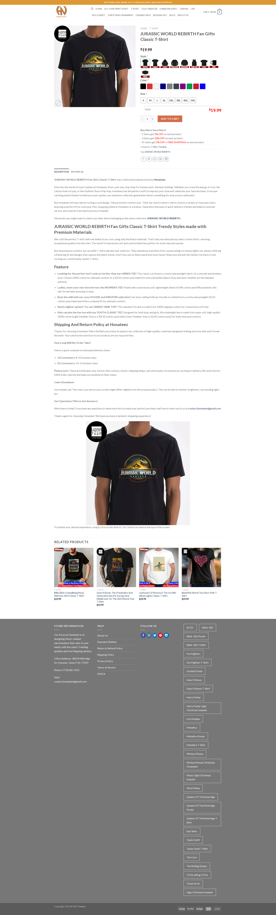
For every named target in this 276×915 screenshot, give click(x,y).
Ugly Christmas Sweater (200, 892)
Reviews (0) (77, 172)
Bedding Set (160, 15)
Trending (162, 147)
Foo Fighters (193, 653)
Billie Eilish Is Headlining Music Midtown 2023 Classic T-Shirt (69, 594)
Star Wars (192, 831)
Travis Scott (193, 883)
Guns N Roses (194, 679)
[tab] (61, 172)
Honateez (159, 179)
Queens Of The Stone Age (201, 796)
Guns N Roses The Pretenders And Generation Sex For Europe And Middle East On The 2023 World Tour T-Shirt (116, 597)
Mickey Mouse (195, 753)
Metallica (192, 727)
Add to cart (170, 118)
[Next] (220, 579)
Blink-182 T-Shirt (196, 644)
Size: (143, 93)
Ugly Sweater (149, 9)
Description (61, 172)
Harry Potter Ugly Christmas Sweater (197, 708)
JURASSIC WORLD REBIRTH (157, 152)
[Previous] (54, 579)
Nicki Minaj (193, 788)
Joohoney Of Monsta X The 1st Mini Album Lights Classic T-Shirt (157, 594)
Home (99, 9)
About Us (183, 15)
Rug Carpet (98, 15)
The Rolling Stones (197, 866)
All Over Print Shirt (116, 9)
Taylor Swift (193, 839)
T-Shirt (135, 9)
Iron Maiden (193, 718)
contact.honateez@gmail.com (204, 408)
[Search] (92, 9)
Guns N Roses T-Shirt (198, 688)
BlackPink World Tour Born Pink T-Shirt (199, 594)
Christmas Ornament (121, 15)
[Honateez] (70, 12)
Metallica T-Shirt (196, 744)
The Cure (192, 857)
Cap (193, 9)
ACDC (190, 627)
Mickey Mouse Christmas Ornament (201, 764)
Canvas (184, 9)
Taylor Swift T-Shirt (197, 848)
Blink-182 (207, 627)
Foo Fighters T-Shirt (197, 662)
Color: (144, 80)
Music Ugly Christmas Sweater (199, 777)
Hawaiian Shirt (168, 9)
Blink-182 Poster (196, 636)
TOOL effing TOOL (197, 874)
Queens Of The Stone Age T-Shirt (202, 820)
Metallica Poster (196, 736)
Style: (144, 56)
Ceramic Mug (143, 15)
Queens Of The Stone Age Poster (201, 807)
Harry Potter (194, 697)
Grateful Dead (194, 671)
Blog (172, 15)
